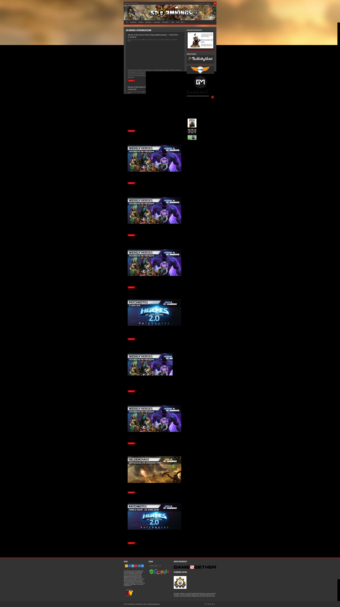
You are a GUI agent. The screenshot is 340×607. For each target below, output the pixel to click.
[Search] (215, 3)
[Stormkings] (170, 12)
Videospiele (165, 22)
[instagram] (204, 3)
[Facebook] (197, 3)
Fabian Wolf (131, 39)
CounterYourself (132, 296)
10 (143, 548)
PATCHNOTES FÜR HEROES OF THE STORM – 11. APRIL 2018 (151, 294)
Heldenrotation (150, 39)
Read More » (131, 80)
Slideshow (162, 39)
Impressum (139, 604)
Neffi (130, 454)
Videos (172, 22)
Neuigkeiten (133, 22)
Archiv (145, 39)
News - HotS (157, 39)
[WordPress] (202, 3)
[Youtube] (200, 3)
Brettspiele (148, 22)
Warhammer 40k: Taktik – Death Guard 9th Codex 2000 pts (204, 137)
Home (127, 22)
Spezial (157, 454)
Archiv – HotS (180, 22)
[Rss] (195, 3)
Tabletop (140, 22)
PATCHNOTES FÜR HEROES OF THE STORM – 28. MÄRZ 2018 (151, 499)
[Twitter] (199, 3)
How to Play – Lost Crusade (204, 113)
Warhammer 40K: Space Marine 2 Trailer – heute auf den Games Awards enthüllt (204, 107)
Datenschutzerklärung (153, 604)
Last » (150, 548)
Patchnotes (157, 296)
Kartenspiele (157, 22)
